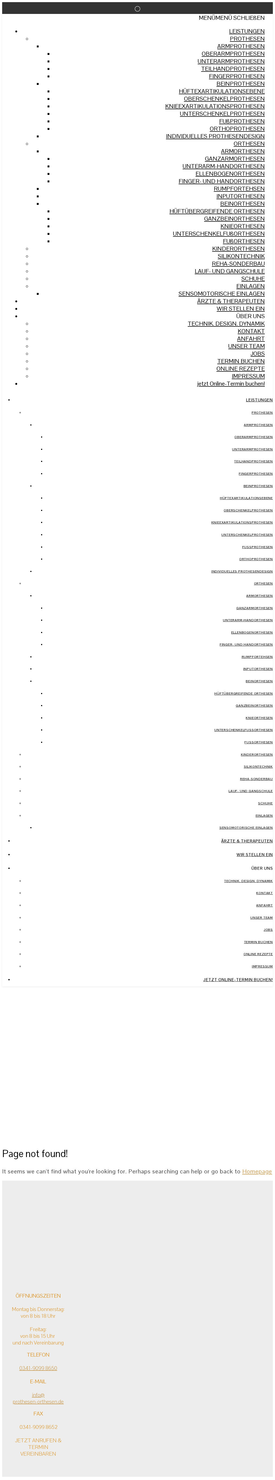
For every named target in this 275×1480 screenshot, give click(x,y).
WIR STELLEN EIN (241, 308)
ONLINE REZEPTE (240, 368)
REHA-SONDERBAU (238, 263)
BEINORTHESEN (242, 203)
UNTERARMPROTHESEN (231, 61)
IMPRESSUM (248, 376)
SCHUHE (253, 278)
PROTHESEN (247, 38)
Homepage (257, 1171)
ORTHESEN (249, 143)
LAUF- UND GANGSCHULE (230, 271)
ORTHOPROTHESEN (237, 128)
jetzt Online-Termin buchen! (231, 383)
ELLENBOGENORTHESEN (230, 173)
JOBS (258, 353)
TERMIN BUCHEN (241, 361)
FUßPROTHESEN (242, 121)
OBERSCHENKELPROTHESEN (224, 98)
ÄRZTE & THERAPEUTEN (231, 301)
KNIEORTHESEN (242, 226)
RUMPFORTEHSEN (239, 188)
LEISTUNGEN (247, 31)
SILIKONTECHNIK (241, 256)
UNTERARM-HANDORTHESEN (224, 166)
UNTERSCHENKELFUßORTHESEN (219, 233)
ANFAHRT (251, 338)
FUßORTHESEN (244, 241)
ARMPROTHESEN (241, 46)
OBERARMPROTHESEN (233, 53)
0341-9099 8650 (38, 1368)
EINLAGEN (250, 286)
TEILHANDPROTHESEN (233, 68)
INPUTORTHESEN (240, 196)
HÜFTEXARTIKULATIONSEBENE (222, 91)
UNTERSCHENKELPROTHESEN (222, 113)
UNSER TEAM (246, 346)
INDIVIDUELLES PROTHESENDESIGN (215, 136)
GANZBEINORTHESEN (234, 218)
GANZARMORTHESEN (235, 158)
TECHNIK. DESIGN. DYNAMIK (226, 323)
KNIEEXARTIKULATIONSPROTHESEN (215, 106)
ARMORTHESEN (243, 151)
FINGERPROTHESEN (237, 76)
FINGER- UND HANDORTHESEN (222, 181)
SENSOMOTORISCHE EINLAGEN (222, 293)
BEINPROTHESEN (240, 83)
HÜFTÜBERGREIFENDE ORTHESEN (217, 211)
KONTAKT (251, 331)
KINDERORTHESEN (238, 248)
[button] (232, 17)
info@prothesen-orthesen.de (38, 1398)
